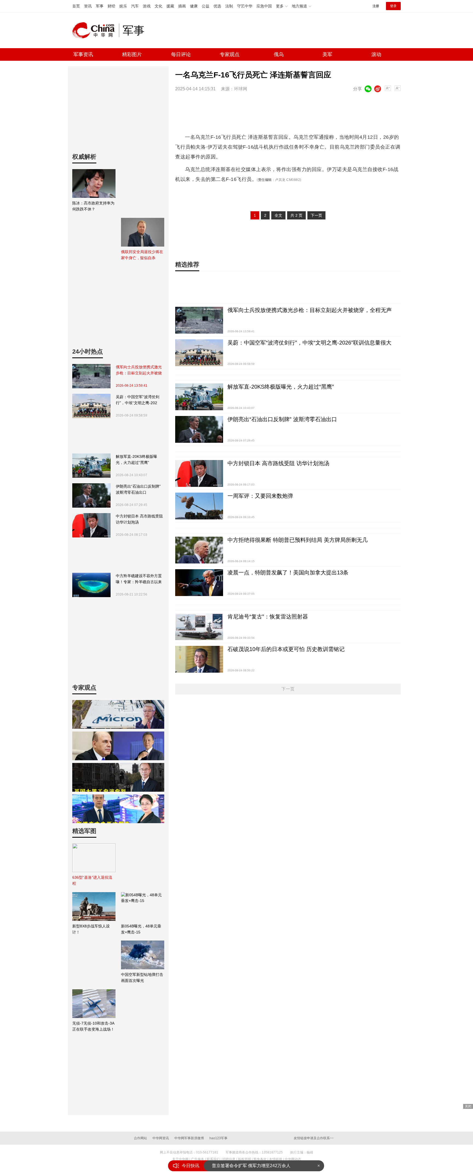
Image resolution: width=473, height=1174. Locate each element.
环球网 (240, 88)
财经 (111, 6)
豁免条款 (260, 1159)
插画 (182, 6)
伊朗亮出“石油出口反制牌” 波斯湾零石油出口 (138, 489)
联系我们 (213, 1159)
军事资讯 (83, 54)
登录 (393, 6)
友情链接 (275, 1159)
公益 (205, 6)
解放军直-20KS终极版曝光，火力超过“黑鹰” (136, 459)
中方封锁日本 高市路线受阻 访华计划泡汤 (139, 519)
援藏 (170, 6)
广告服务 (197, 1159)
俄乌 (279, 54)
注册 (376, 6)
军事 (99, 6)
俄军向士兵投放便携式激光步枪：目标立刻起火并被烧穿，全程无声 (139, 370)
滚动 (376, 54)
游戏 (147, 6)
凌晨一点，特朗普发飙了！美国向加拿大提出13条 (287, 572)
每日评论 (181, 54)
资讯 (88, 6)
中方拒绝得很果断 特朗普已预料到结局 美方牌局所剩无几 (297, 540)
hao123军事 (218, 1138)
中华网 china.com (95, 30)
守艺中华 (244, 6)
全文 (278, 215)
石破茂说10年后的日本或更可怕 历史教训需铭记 (286, 649)
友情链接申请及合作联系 (314, 1138)
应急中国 (264, 6)
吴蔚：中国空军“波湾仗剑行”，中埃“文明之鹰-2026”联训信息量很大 (137, 400)
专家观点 (230, 54)
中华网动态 (293, 1159)
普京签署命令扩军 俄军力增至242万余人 (251, 1165)
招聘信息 (228, 1159)
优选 (217, 6)
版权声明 (244, 1159)
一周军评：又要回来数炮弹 (260, 496)
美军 (327, 54)
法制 (229, 6)
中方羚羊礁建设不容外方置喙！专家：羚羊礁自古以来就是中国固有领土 (139, 579)
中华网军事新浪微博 (189, 1138)
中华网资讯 (160, 1138)
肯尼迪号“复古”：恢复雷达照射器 (267, 617)
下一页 (316, 215)
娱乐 (123, 6)
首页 (76, 6)
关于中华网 (180, 1159)
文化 (158, 6)
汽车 (135, 6)
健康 (194, 6)
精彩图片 (132, 54)
